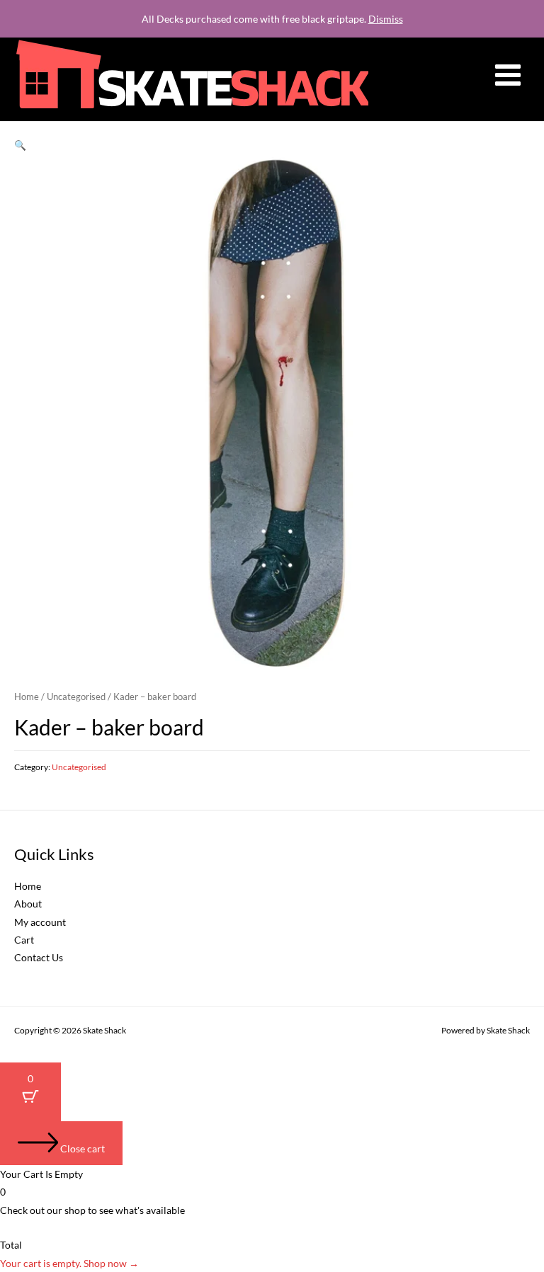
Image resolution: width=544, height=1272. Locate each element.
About (28, 904)
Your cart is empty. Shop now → (69, 1263)
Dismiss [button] (385, 19)
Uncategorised (76, 697)
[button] (20, 145)
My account (40, 922)
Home (26, 697)
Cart (24, 940)
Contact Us (38, 957)
